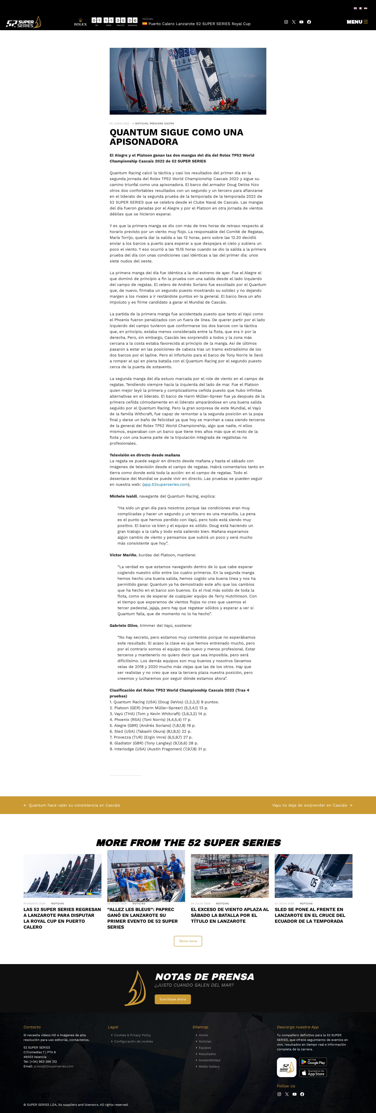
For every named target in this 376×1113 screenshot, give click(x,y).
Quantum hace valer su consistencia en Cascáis (74, 805)
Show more (188, 941)
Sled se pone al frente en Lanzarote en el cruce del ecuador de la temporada (311, 915)
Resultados (207, 1054)
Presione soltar (162, 123)
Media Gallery (209, 1066)
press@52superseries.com (53, 1066)
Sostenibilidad (209, 1060)
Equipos (205, 1048)
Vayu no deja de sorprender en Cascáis (309, 805)
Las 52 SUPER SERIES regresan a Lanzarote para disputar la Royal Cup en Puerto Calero (62, 918)
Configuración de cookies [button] (133, 1041)
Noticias (141, 123)
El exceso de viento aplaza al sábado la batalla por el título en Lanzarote (230, 915)
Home (203, 1035)
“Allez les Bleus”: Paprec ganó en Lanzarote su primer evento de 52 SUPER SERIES (142, 918)
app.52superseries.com (166, 484)
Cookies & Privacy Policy (132, 1035)
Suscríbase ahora (173, 999)
